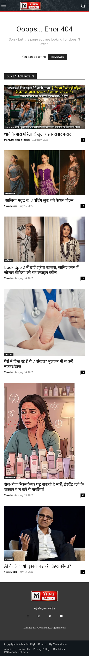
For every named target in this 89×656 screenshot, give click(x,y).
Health (8, 354)
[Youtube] (61, 616)
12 (83, 278)
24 (83, 372)
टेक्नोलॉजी (9, 559)
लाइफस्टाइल (10, 193)
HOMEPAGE (57, 56)
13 (83, 206)
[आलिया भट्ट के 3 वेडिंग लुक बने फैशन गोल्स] (44, 172)
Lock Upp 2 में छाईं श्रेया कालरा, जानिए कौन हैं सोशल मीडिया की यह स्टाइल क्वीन (41, 270)
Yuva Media (10, 205)
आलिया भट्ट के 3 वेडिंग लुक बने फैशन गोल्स (38, 200)
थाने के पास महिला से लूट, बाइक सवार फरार (37, 134)
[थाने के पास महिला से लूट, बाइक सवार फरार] (44, 107)
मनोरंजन (8, 260)
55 (83, 495)
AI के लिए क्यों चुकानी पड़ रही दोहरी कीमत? (37, 566)
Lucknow (9, 127)
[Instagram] (39, 616)
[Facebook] (28, 616)
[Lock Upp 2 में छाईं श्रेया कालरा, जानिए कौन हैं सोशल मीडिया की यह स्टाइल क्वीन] (44, 239)
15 (83, 571)
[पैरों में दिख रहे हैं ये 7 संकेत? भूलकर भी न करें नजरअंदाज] (44, 322)
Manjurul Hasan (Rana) (17, 139)
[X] (50, 616)
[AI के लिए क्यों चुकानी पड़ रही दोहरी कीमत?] (44, 533)
